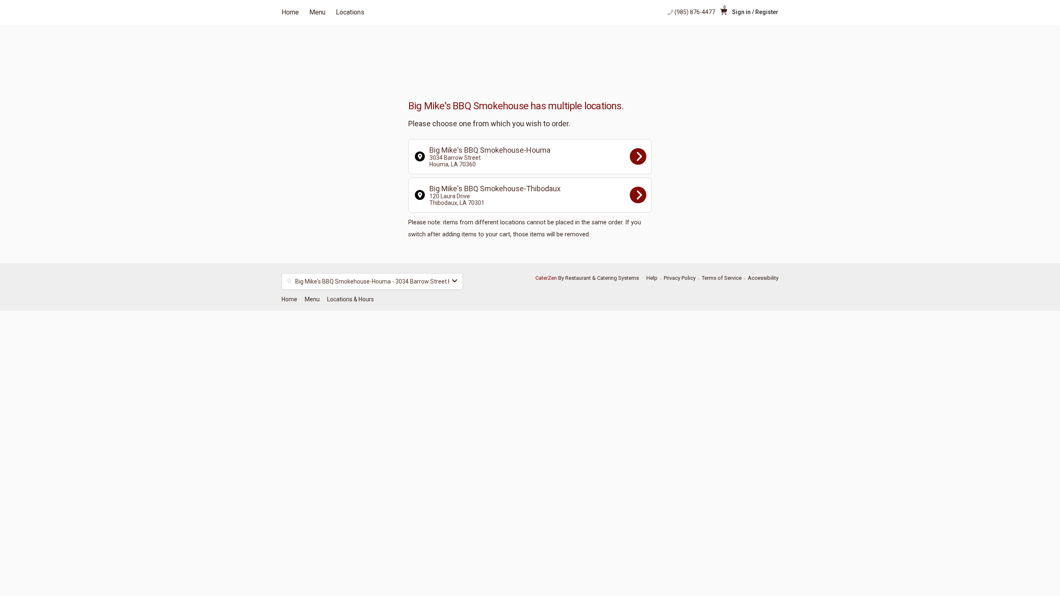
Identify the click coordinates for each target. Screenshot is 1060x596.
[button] (372, 281)
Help (652, 278)
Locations (350, 12)
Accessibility (763, 278)
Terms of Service (722, 278)
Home (290, 12)
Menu (317, 12)
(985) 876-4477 (695, 12)
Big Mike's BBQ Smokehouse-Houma (489, 157)
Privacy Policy (680, 278)
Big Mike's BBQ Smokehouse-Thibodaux (495, 195)
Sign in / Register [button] (755, 12)
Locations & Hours (350, 299)
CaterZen (546, 278)
